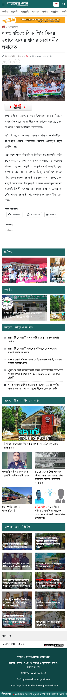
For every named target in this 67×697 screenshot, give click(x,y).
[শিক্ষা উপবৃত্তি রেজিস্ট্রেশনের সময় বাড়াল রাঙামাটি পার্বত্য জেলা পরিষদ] (24, 308)
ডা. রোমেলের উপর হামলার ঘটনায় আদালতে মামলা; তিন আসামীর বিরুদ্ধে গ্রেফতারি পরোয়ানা (49, 477)
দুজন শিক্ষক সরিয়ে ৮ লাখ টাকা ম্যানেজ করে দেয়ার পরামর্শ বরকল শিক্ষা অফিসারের (50, 512)
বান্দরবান (35, 11)
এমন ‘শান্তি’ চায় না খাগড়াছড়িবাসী (11, 509)
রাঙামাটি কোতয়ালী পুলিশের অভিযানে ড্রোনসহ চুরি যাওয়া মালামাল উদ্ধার (32, 350)
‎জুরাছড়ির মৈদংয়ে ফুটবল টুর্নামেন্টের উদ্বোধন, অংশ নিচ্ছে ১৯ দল (21, 277)
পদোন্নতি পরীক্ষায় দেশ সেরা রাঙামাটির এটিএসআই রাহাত (15, 473)
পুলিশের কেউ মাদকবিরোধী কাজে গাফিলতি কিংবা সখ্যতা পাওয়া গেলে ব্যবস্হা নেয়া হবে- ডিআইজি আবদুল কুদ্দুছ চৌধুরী (35, 374)
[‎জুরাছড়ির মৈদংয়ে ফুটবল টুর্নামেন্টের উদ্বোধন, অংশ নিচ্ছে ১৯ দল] (24, 270)
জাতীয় (5, 11)
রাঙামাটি (14, 11)
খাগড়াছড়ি (25, 11)
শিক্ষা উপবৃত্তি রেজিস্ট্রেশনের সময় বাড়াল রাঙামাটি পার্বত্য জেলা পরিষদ (23, 315)
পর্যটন (44, 11)
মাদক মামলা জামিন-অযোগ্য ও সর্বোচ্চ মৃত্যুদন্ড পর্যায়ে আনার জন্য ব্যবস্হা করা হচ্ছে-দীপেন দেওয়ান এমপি (34, 387)
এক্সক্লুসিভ (55, 11)
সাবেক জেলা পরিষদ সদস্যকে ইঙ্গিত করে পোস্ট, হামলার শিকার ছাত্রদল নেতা (35, 361)
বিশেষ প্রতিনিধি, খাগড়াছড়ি (15, 56)
